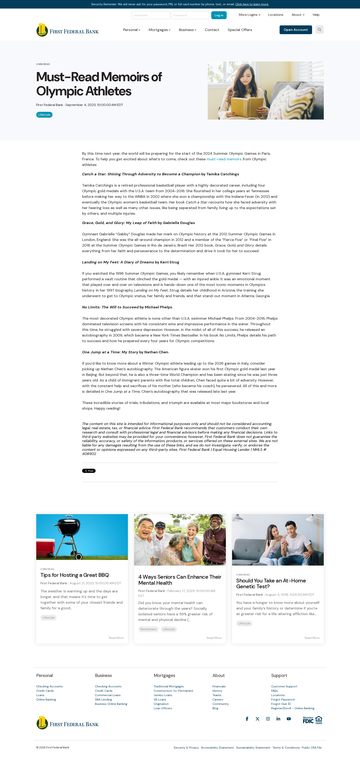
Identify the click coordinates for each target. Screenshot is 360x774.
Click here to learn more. (252, 4)
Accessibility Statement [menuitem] (217, 747)
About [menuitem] (296, 14)
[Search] (319, 29)
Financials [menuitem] (219, 686)
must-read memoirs (224, 159)
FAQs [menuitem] (274, 691)
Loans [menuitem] (40, 695)
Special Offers (240, 29)
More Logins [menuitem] (248, 14)
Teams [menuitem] (216, 695)
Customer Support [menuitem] (284, 686)
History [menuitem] (217, 691)
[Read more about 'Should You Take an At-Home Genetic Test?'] (278, 539)
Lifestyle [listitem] (48, 617)
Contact (212, 29)
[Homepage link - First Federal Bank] (67, 727)
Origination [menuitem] (161, 704)
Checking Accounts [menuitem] (49, 686)
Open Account (296, 29)
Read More (116, 637)
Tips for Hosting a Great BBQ (74, 574)
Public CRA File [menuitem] (312, 747)
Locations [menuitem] (275, 14)
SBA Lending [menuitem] (103, 699)
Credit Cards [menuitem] (45, 691)
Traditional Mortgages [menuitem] (169, 686)
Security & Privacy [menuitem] (186, 747)
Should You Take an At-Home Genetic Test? (271, 583)
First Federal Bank (50, 105)
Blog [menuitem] (215, 708)
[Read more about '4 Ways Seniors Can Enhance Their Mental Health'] (180, 540)
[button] (247, 725)
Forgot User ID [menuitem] (281, 704)
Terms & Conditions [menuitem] (286, 747)
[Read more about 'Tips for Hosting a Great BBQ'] (82, 537)
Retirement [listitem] (148, 629)
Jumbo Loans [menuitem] (163, 695)
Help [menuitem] (316, 14)
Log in (219, 15)
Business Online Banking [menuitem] (111, 704)
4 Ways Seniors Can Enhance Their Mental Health (179, 579)
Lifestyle (44, 115)
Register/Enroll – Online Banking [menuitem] (292, 708)
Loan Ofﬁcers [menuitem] (163, 708)
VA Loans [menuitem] (160, 699)
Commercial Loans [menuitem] (108, 695)
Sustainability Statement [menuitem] (253, 747)
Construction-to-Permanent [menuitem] (173, 691)
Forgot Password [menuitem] (283, 699)
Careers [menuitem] (217, 699)
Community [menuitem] (220, 704)
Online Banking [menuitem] (46, 699)
